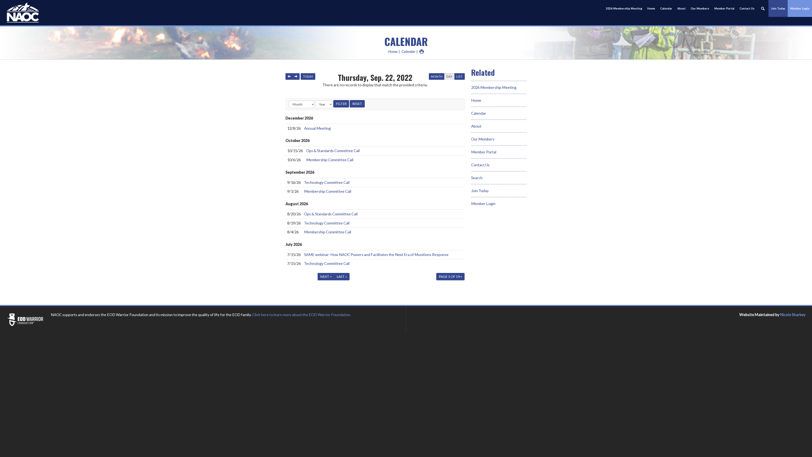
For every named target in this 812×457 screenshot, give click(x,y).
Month (436, 76)
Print (421, 51)
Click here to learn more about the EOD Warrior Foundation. (301, 314)
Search (477, 177)
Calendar (666, 8)
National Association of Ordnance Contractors (38, 12)
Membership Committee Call (329, 159)
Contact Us (746, 8)
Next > (326, 276)
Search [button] (762, 8)
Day (449, 76)
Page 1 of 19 (449, 276)
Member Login (799, 8)
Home (651, 8)
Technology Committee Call (327, 182)
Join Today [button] (778, 8)
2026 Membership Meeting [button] (624, 8)
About (681, 8)
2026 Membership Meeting (493, 87)
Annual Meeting (317, 128)
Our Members (700, 8)
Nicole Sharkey (793, 314)
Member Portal (483, 152)
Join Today (480, 190)
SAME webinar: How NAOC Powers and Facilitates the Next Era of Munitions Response (376, 254)
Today (308, 76)
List (459, 76)
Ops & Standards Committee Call (333, 150)
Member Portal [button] (724, 8)
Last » (342, 276)
